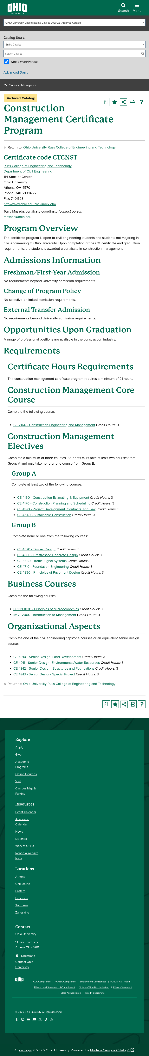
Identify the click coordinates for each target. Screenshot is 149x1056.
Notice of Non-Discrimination (94, 987)
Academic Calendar (22, 821)
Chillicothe (22, 884)
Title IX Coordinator (95, 992)
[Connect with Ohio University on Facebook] (16, 1019)
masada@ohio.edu (17, 216)
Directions (28, 956)
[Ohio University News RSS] (51, 1019)
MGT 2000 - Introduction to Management (44, 614)
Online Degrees (26, 774)
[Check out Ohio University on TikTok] (45, 1019)
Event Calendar (25, 812)
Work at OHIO (24, 846)
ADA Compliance (42, 981)
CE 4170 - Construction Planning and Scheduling (53, 503)
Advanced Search (16, 72)
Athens (20, 876)
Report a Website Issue (26, 855)
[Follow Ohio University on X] (40, 1019)
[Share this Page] (123, 102)
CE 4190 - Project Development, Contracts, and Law (56, 509)
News (19, 831)
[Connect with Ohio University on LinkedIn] (28, 1019)
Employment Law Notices (93, 981)
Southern (21, 905)
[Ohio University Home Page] (19, 985)
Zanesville (22, 912)
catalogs (25, 1050)
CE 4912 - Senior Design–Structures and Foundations (53, 668)
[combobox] (74, 22)
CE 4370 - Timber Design (36, 549)
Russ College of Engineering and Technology (38, 165)
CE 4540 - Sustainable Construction (44, 514)
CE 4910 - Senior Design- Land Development (47, 656)
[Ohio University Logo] (17, 12)
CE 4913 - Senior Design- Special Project (44, 674)
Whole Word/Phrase (24, 61)
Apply (19, 747)
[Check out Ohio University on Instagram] (22, 1019)
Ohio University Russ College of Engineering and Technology (69, 147)
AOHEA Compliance (65, 981)
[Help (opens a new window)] (141, 102)
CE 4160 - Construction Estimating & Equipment (53, 497)
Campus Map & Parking (25, 791)
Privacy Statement (122, 987)
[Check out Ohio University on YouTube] (34, 1019)
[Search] (143, 53)
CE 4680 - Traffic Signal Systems (42, 560)
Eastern (20, 891)
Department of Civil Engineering (28, 171)
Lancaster (21, 898)
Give (18, 754)
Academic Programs (22, 764)
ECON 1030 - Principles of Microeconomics (46, 608)
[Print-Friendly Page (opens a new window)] (132, 102)
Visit (18, 781)
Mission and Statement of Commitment (54, 987)
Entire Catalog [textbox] (13, 44)
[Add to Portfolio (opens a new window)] (114, 102)
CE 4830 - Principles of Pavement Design (48, 572)
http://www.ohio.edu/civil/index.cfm (30, 204)
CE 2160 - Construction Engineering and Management (54, 424)
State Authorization (71, 992)
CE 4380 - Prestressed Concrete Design (47, 554)
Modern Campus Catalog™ (109, 1050)
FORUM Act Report (120, 981)
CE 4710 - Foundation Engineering (43, 566)
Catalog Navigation (23, 85)
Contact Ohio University (24, 964)
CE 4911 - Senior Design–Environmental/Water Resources (56, 662)
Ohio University (33, 1012)
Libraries (21, 838)
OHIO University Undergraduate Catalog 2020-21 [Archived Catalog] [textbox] (43, 22)
